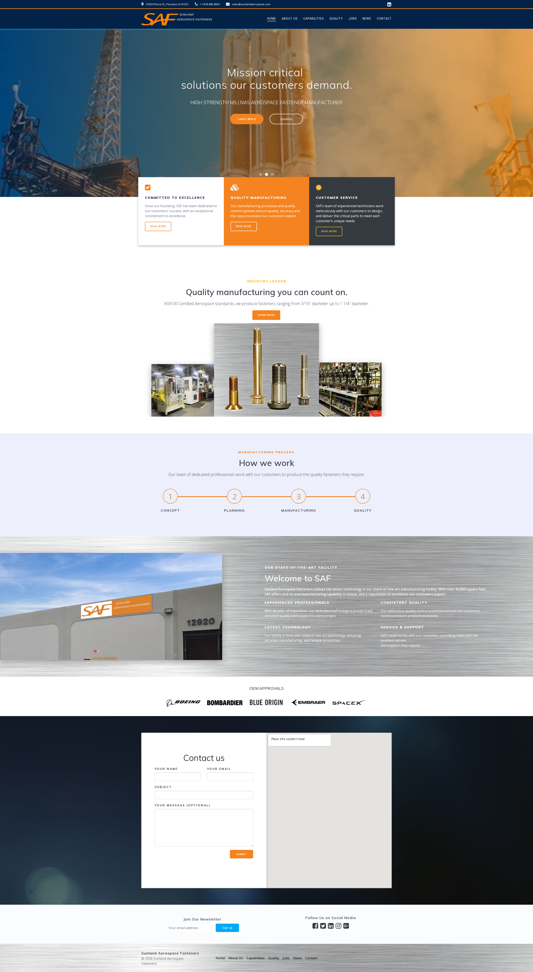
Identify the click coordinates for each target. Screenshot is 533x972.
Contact (384, 18)
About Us (290, 18)
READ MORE (158, 226)
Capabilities (313, 18)
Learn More (247, 131)
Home (271, 18)
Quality (336, 18)
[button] (260, 174)
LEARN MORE (266, 315)
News (366, 18)
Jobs (353, 18)
